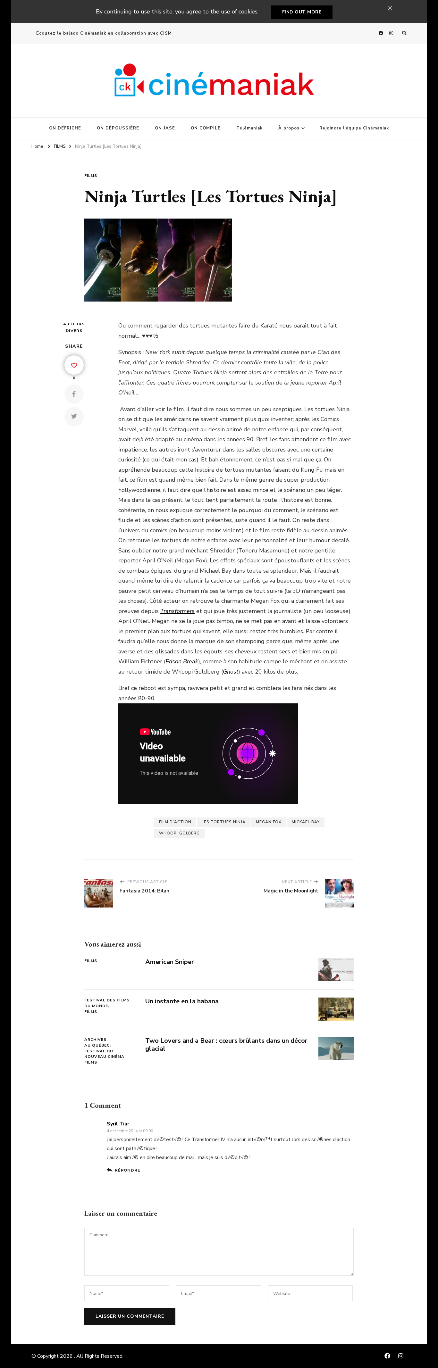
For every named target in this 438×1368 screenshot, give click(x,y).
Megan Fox (269, 822)
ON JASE (165, 128)
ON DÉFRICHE (65, 128)
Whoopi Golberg (179, 833)
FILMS (90, 175)
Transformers (177, 611)
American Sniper (169, 962)
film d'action (175, 822)
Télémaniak (249, 128)
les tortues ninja (224, 822)
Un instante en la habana (182, 1001)
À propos (288, 128)
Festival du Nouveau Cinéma (104, 1054)
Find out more (302, 12)
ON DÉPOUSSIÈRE (118, 128)
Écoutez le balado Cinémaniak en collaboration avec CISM (104, 33)
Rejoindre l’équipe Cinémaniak (354, 128)
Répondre (127, 1170)
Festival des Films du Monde (107, 1003)
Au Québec (97, 1045)
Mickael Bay (306, 822)
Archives (95, 1039)
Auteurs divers (74, 327)
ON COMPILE (206, 128)
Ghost (230, 672)
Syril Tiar (118, 1123)
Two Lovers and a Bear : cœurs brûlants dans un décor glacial (226, 1044)
